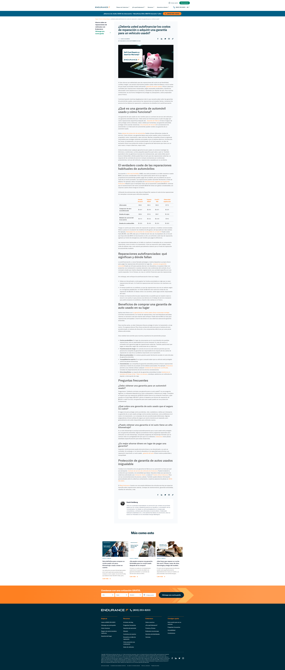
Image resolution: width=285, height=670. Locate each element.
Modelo (132, 595)
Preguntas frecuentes (129, 625)
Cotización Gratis (140, 475)
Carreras (147, 637)
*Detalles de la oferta (155, 665)
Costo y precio (106, 558)
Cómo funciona (105, 628)
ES (187, 7)
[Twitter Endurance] (179, 658)
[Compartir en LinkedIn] (161, 38)
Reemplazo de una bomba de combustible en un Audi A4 (143, 232)
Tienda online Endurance (160, 475)
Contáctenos (171, 633)
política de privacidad (105, 665)
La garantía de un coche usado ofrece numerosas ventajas (151, 312)
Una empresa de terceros (148, 124)
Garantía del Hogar (106, 636)
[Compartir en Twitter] (165, 38)
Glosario (125, 631)
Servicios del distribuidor (152, 634)
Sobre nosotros (149, 622)
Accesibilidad (171, 630)
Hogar (96, 19)
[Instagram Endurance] (183, 658)
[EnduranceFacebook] (172, 658)
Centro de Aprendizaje (104, 19)
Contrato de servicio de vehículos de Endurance (143, 471)
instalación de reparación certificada (156, 367)
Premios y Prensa (150, 628)
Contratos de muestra (129, 634)
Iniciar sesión (174, 3)
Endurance (169, 365)
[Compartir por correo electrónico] (169, 38)
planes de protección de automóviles (133, 133)
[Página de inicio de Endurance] (102, 7)
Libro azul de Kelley (133, 173)
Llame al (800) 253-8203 (108, 622)
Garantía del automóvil (129, 628)
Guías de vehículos (128, 647)
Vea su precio (184, 3)
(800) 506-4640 (173, 14)
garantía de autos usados (154, 86)
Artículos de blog (128, 622)
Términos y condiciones (145, 665)
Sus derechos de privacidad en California (118, 665)
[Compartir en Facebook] (158, 38)
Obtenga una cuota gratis (99, 32)
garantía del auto (148, 453)
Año (103, 595)
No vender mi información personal (133, 665)
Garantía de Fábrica (153, 120)
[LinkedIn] (176, 658)
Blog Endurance (125, 485)
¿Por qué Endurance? (151, 625)
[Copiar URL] (172, 38)
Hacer (117, 595)
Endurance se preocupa (152, 631)
